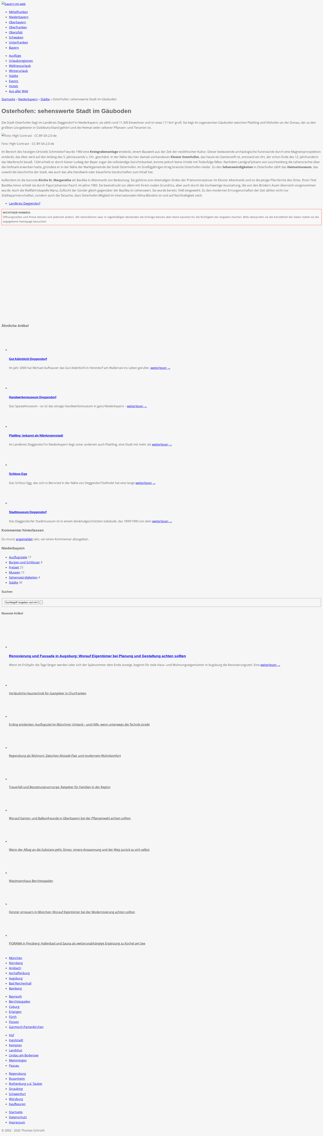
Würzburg (16, 1099)
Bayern (14, 48)
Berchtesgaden (19, 1001)
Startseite (16, 1112)
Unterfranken (18, 42)
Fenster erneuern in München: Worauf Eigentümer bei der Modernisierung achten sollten (72, 912)
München (15, 958)
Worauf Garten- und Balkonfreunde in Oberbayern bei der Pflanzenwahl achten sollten (70, 818)
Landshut (15, 1050)
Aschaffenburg (19, 973)
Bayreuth (15, 996)
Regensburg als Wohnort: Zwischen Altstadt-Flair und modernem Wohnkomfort (65, 756)
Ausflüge (15, 56)
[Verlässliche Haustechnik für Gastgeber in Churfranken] (18, 685)
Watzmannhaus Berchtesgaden (31, 881)
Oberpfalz (16, 32)
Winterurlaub (18, 71)
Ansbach (15, 968)
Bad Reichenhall (20, 983)
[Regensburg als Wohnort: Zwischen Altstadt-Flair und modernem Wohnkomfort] (18, 748)
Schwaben (16, 37)
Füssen (14, 1022)
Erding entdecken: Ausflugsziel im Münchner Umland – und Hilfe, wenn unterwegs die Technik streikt (79, 724)
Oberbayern (17, 22)
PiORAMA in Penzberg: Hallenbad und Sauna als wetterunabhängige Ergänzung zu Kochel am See (77, 943)
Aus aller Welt (18, 91)
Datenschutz (18, 1117)
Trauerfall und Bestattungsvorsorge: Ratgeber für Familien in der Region (59, 787)
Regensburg (17, 1074)
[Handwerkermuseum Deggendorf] (18, 388)
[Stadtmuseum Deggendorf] (18, 503)
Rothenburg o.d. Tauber (25, 1084)
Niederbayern (18, 17)
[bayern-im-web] (13, 4)
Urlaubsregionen (21, 61)
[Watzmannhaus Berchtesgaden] (18, 873)
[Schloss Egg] (18, 465)
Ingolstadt (16, 1040)
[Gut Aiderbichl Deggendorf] (18, 350)
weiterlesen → (160, 368)
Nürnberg (16, 963)
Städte (13, 76)
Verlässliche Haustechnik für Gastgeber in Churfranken (47, 693)
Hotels (13, 86)
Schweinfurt (17, 1094)
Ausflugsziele (18, 557)
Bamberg (15, 988)
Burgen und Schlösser (24, 562)
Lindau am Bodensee (24, 1055)
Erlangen (15, 1012)
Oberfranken (18, 27)
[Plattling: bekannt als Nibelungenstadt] (18, 426)
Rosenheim (17, 1079)
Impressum (17, 1122)
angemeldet (24, 539)
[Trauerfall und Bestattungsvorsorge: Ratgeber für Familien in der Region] (18, 779)
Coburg (14, 1007)
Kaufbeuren (17, 1104)
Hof (11, 1035)
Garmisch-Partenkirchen (26, 1027)
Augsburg (16, 978)
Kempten (15, 1045)
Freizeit (14, 567)
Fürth (13, 1017)
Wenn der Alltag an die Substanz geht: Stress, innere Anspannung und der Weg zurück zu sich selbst (79, 850)
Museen (14, 572)
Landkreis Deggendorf (24, 203)
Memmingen (18, 1060)
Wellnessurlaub (20, 66)
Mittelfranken (18, 12)
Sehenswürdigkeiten (23, 577)
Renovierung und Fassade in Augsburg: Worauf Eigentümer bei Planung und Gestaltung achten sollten (97, 656)
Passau (14, 1066)
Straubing (16, 1089)
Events (13, 81)
